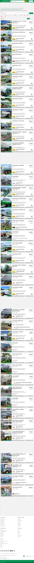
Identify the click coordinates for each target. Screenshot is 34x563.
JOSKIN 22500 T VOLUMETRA (18, 220)
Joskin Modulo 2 (15, 231)
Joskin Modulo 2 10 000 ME (17, 109)
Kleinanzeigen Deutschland (4, 543)
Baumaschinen (20, 524)
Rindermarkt (2, 532)
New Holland (19, 532)
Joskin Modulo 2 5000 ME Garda (18, 32)
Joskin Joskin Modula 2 (17, 54)
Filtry (31, 13)
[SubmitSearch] (25, 1)
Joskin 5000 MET (15, 376)
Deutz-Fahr (19, 536)
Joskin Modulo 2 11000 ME (17, 331)
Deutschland (2, 542)
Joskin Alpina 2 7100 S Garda (18, 120)
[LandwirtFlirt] (14, 550)
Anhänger (19, 525)
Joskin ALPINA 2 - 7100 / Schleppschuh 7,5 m (17, 465)
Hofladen (1, 536)
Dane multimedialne (6, 553)
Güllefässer (19, 522)
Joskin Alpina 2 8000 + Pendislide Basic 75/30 (19, 266)
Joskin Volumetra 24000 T (17, 243)
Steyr (18, 531)
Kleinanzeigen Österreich (3, 541)
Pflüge (18, 521)
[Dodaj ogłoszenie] (28, 1)
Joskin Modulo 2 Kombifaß (17, 476)
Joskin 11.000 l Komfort (17, 354)
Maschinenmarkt (2, 518)
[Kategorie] (10, 550)
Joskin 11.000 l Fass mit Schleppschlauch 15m (17, 388)
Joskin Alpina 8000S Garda (17, 320)
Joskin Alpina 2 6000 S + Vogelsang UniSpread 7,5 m (19, 132)
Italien (1, 545)
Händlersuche (2, 521)
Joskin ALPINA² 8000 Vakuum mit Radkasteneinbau (19, 454)
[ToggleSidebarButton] (1, 1)
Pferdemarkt (2, 533)
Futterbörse (1, 534)
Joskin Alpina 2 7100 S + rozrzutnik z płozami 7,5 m (19, 21)
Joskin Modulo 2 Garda (17, 487)
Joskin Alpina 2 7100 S (16, 65)
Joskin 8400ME (15, 398)
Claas (18, 534)
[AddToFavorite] (10, 21)
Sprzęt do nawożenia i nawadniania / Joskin (18, 29)
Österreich (1, 540)
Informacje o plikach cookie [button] (13, 553)
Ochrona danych (2, 555)
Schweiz (1, 544)
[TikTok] (6, 550)
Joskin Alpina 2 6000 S (16, 254)
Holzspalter (19, 523)
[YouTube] (1, 550)
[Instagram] (2, 550)
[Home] (6, 1)
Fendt (18, 529)
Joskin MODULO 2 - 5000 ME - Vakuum (18, 410)
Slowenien (1, 546)
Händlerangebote (2, 519)
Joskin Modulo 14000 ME (17, 276)
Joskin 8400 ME (15, 176)
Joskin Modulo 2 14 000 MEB (18, 165)
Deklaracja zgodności (3, 556)
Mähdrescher (19, 519)
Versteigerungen (2, 522)
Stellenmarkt (2, 535)
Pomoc (2, 558)
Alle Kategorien (2, 523)
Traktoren (19, 518)
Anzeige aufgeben (2, 525)
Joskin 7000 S (15, 342)
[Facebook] (4, 550)
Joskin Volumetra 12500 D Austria (19, 198)
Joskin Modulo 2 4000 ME (17, 98)
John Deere (19, 530)
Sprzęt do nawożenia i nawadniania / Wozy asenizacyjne (19, 495)
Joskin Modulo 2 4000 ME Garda (18, 209)
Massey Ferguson (20, 535)
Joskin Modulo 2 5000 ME (17, 43)
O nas (1, 553)
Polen (1, 547)
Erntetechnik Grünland (3, 530)
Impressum (13, 555)
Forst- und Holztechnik (3, 531)
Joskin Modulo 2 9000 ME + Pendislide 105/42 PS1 (17, 88)
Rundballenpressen (20, 520)
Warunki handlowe (8, 555)
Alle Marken (1, 524)
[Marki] (12, 550)
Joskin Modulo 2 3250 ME (17, 76)
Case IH (19, 533)
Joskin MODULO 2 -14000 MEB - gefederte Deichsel (18, 310)
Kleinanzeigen (2, 520)
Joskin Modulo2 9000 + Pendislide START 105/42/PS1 (19, 188)
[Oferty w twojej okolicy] (11, 1)
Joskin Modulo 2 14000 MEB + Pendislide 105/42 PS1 (18, 143)
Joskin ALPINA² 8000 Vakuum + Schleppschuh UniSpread (18, 432)
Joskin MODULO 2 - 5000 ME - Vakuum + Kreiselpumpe (18, 421)
